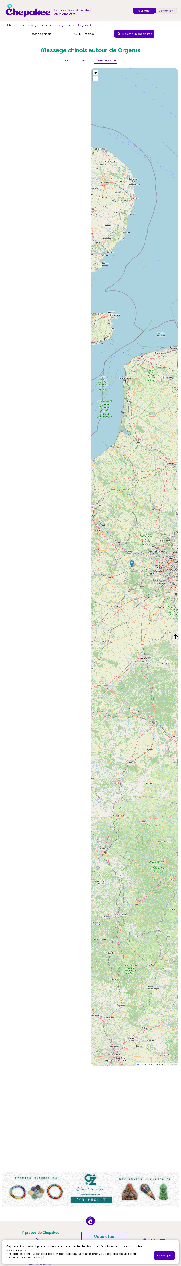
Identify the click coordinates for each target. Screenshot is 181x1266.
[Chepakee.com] (48, 20)
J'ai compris (164, 1255)
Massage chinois (37, 25)
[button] (132, 563)
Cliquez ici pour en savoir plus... (27, 1257)
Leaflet (142, 1064)
